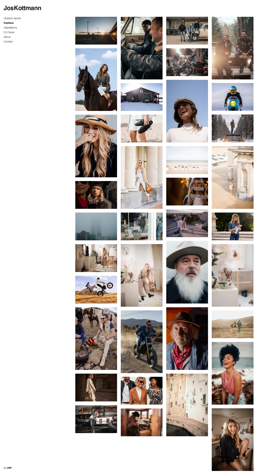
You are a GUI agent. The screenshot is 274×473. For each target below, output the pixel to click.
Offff (9, 468)
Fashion (9, 23)
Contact (8, 42)
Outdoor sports (12, 18)
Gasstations (10, 28)
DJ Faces (9, 32)
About (7, 37)
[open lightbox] (96, 30)
